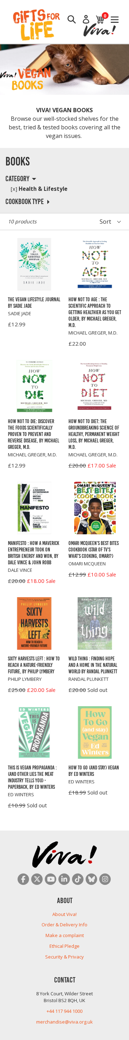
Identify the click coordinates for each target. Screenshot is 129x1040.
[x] (14, 188)
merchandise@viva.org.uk (64, 1022)
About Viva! (64, 914)
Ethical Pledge (64, 946)
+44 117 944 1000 (64, 1011)
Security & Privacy (64, 957)
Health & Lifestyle (39, 188)
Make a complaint (65, 935)
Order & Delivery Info (64, 924)
